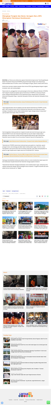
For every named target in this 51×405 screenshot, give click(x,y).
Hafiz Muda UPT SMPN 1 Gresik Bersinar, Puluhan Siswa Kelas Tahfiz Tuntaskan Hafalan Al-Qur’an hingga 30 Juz (41, 241)
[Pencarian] (48, 3)
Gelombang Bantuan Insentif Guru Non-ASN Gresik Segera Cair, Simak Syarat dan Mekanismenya (29, 345)
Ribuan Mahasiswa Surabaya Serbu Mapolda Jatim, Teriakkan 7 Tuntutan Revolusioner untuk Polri (27, 369)
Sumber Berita (22, 193)
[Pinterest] (24, 396)
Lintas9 (6, 20)
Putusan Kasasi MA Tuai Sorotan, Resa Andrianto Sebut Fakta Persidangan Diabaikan (9, 241)
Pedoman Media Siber (30, 399)
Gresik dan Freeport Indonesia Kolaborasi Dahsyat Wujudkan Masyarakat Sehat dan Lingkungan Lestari (29, 363)
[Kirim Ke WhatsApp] (48, 196)
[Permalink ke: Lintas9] (3, 20)
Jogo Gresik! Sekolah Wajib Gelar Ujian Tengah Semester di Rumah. (26, 374)
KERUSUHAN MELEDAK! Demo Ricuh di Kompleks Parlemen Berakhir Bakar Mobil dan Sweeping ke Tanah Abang (28, 357)
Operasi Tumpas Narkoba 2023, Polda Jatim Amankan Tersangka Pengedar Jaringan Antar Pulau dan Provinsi (13, 326)
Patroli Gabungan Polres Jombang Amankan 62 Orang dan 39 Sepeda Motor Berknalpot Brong (36, 326)
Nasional (7, 13)
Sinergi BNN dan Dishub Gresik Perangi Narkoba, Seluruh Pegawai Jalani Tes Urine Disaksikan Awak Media (9, 212)
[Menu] (3, 3)
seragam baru (15, 191)
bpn (4, 191)
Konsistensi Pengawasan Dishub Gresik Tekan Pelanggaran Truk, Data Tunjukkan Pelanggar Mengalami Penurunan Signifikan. (41, 212)
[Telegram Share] (45, 196)
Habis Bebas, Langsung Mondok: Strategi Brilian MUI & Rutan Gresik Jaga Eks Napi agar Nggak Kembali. (36, 289)
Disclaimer (21, 399)
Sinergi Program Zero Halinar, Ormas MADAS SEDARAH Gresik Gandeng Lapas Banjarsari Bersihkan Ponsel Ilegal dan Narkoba (25, 227)
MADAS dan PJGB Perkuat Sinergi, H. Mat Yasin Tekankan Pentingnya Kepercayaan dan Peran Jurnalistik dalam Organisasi (41, 227)
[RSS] (32, 396)
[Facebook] (19, 396)
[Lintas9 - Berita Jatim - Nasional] (25, 393)
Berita (3, 13)
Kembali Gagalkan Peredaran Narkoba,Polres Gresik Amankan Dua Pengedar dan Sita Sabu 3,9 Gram (13, 308)
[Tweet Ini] (40, 196)
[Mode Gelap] (45, 3)
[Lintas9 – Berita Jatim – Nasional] (9, 3)
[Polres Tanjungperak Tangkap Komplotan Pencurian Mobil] (37, 300)
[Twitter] (22, 396)
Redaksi (10, 399)
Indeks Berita (39, 399)
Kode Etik (16, 399)
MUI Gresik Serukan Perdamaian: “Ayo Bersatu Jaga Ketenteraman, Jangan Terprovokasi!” (28, 381)
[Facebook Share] (37, 196)
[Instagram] (27, 396)
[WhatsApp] (29, 396)
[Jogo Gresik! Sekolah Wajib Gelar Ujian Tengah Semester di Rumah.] (6, 375)
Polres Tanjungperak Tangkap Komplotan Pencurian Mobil (35, 307)
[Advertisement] (25, 69)
